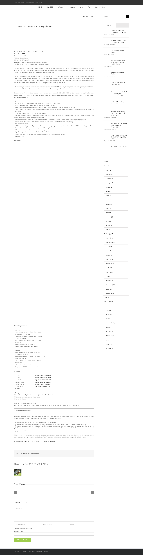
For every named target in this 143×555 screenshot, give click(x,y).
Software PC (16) (108, 302)
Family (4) (108, 200)
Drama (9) (108, 195)
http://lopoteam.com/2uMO (43, 377)
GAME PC (46, 442)
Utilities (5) (109, 344)
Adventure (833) (110, 242)
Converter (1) (109, 314)
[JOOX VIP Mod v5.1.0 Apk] (107, 82)
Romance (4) (109, 217)
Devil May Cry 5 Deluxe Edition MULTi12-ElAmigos (118, 31)
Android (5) (107, 162)
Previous (85, 17)
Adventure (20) (110, 174)
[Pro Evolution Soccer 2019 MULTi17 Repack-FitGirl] (107, 40)
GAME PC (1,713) (108, 234)
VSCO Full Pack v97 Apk (118, 102)
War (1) (108, 230)
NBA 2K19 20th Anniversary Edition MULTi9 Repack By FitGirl (119, 137)
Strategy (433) (110, 293)
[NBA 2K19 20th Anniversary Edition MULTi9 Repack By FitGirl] (107, 135)
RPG (23, 54)
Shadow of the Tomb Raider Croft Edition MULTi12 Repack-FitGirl (119, 125)
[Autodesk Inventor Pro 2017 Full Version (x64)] (107, 92)
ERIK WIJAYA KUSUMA (21, 442)
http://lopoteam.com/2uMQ (43, 382)
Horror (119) (109, 259)
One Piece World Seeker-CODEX (118, 51)
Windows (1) (109, 348)
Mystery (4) (109, 212)
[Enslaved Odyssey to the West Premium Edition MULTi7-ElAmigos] (107, 60)
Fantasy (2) (109, 204)
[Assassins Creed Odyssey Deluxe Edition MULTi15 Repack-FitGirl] (107, 112)
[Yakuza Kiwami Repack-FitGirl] (107, 72)
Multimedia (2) (110, 336)
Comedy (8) (109, 187)
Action (20, 54)
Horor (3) (108, 208)
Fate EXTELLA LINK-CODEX (119, 147)
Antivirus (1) (109, 310)
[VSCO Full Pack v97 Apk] (107, 102)
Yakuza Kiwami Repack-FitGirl (117, 73)
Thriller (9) (109, 225)
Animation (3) (109, 178)
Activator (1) (109, 306)
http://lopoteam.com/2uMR (43, 384)
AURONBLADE (44, 551)
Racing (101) (109, 272)
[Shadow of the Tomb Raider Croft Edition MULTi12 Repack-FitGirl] (107, 123)
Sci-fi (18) (108, 221)
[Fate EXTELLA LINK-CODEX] (107, 147)
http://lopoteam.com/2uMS (43, 387)
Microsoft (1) (109, 331)
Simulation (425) (110, 285)
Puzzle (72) (109, 268)
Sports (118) (109, 289)
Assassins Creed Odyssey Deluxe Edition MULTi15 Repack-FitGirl (118, 113)
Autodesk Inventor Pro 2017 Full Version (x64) (119, 93)
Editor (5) (108, 327)
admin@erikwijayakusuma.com (34, 2)
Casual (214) (109, 251)
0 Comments (56, 442)
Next (91, 17)
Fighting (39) (109, 255)
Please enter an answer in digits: (23, 528)
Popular (109, 25)
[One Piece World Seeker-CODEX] (107, 50)
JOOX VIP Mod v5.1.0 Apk (118, 82)
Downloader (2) (110, 323)
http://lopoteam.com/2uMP (43, 380)
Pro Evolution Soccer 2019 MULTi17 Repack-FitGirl (118, 41)
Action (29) (109, 170)
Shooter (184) (109, 280)
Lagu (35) (106, 297)
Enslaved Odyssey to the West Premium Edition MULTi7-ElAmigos (118, 62)
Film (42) (106, 166)
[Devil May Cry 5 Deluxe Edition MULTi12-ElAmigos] (107, 31)
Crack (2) (108, 319)
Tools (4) (108, 340)
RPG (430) (108, 276)
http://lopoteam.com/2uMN (43, 375)
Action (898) (109, 238)
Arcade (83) (109, 246)
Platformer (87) (110, 263)
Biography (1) (109, 183)
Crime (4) (108, 191)
